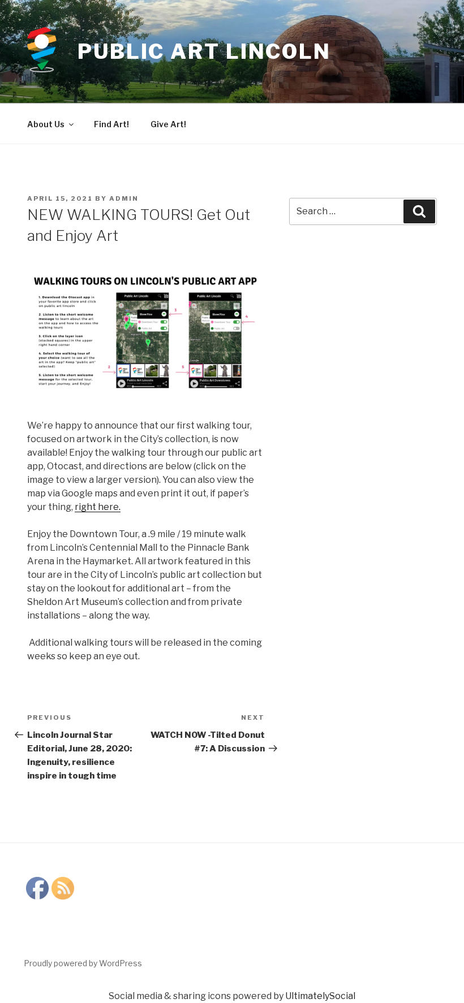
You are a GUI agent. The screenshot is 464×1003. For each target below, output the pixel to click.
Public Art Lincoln (204, 51)
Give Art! (168, 124)
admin (124, 198)
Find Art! (111, 124)
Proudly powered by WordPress (83, 963)
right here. (98, 507)
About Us (46, 124)
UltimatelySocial (320, 996)
